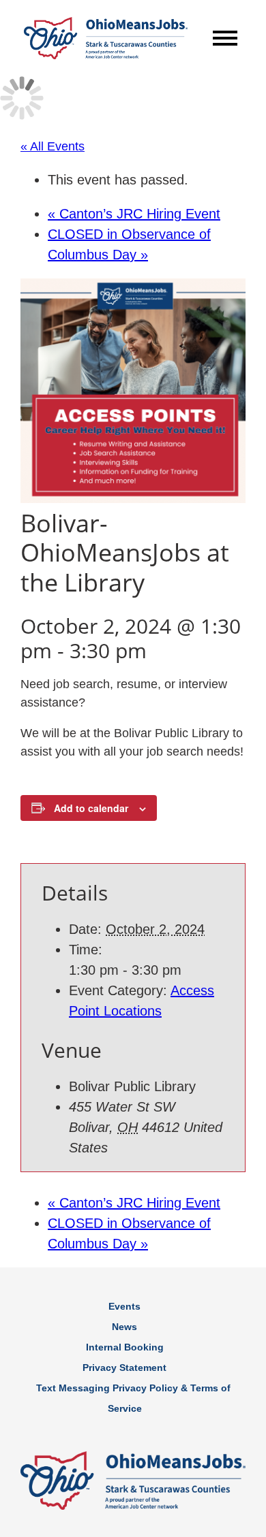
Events (124, 1306)
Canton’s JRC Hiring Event (134, 213)
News (124, 1326)
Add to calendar (91, 808)
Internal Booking (125, 1347)
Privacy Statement (124, 1367)
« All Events (52, 146)
